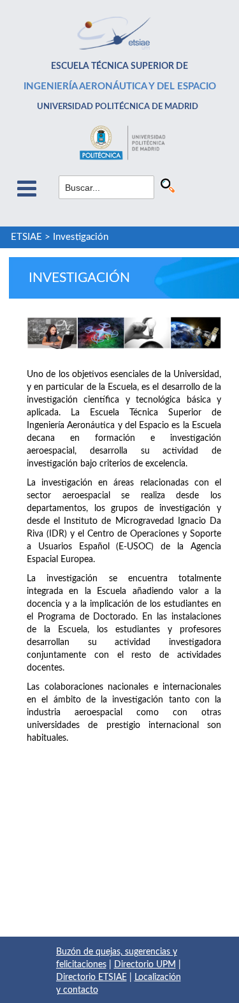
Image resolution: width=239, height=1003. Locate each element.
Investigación (80, 237)
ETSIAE (26, 237)
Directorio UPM (145, 964)
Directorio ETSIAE (91, 977)
